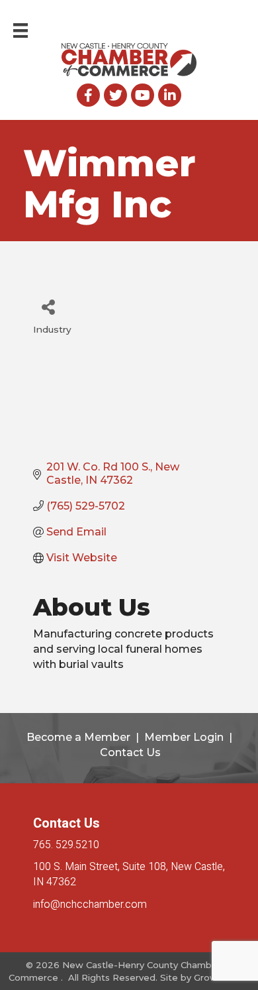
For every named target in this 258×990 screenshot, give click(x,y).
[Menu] (20, 30)
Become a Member (78, 737)
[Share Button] (48, 306)
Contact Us (130, 752)
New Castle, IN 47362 (129, 874)
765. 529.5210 (66, 845)
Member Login (184, 737)
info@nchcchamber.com (90, 904)
